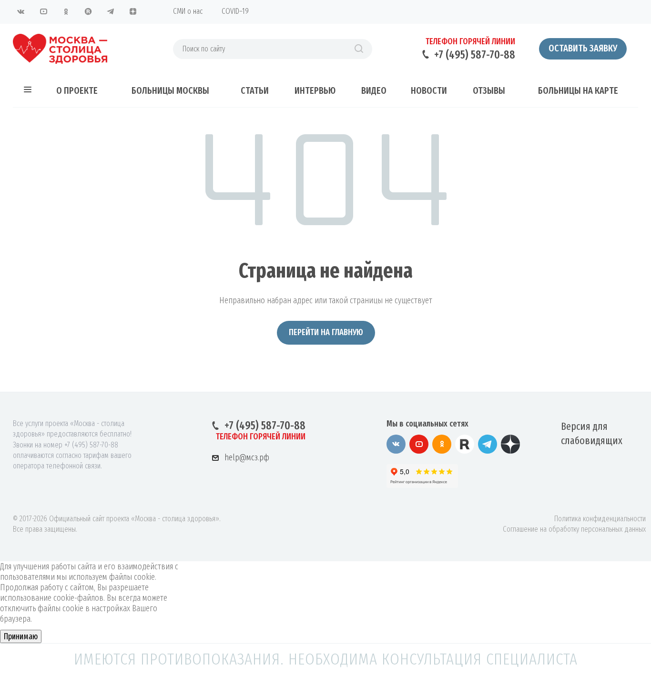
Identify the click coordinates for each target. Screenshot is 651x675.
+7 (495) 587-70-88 (474, 54)
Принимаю (21, 636)
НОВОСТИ (429, 90)
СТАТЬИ (255, 90)
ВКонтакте (21, 11)
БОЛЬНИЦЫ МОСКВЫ (170, 90)
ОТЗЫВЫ (489, 90)
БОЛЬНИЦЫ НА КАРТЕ (578, 90)
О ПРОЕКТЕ (77, 90)
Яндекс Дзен (133, 11)
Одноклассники (66, 11)
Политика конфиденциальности (600, 518)
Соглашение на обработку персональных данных (574, 529)
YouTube (43, 11)
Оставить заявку (583, 48)
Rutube (88, 11)
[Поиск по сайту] (359, 49)
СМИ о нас (188, 11)
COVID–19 (235, 11)
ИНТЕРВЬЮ (315, 90)
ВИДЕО (374, 90)
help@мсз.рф (246, 457)
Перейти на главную (326, 332)
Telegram (110, 11)
